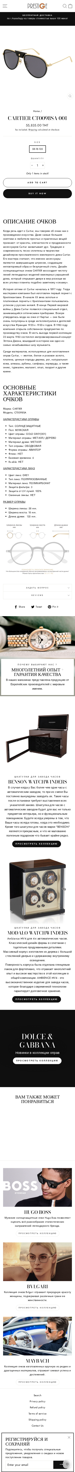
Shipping (32, 129)
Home (36, 111)
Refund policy (37, 1407)
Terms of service (37, 1413)
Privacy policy (37, 1401)
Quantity (37, 158)
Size (37, 142)
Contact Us (37, 1425)
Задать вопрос (37, 587)
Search (37, 1395)
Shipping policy (37, 1419)
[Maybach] (37, 1336)
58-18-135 (37, 149)
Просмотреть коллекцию (36, 843)
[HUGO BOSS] (37, 1187)
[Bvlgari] (37, 1261)
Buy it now (37, 193)
